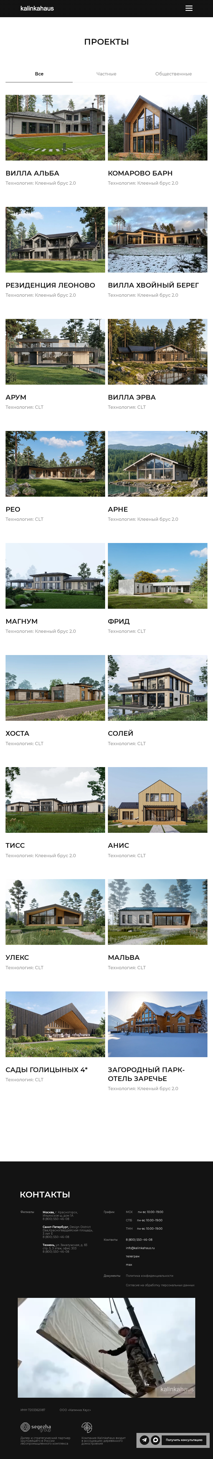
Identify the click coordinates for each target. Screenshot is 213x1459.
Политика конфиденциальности (149, 1276)
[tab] (39, 76)
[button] (184, 1440)
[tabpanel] (106, 543)
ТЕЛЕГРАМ (133, 1256)
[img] (37, 8)
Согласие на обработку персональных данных (160, 1285)
